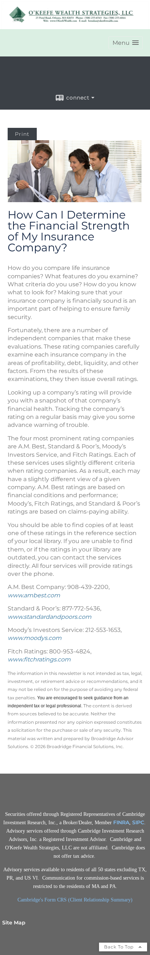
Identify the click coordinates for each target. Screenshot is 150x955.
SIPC (138, 822)
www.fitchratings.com (39, 659)
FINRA (121, 822)
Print (22, 134)
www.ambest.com (34, 595)
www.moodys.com (35, 637)
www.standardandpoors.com (49, 616)
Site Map (13, 922)
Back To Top (119, 947)
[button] (125, 42)
